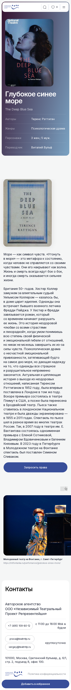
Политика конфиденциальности (47, 673)
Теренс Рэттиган (43, 119)
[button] (63, 7)
